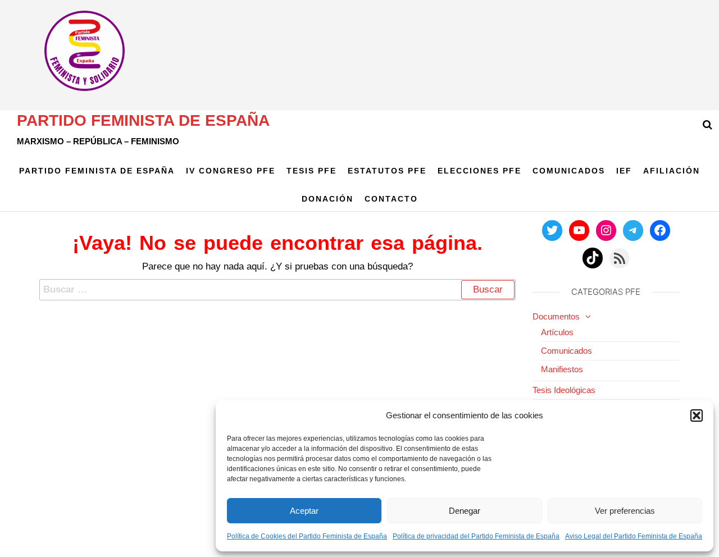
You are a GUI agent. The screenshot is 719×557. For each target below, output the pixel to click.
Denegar (464, 510)
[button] (696, 415)
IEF (624, 170)
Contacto (391, 198)
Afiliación (671, 170)
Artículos (557, 332)
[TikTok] (593, 258)
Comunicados (569, 170)
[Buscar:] (277, 289)
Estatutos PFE (387, 170)
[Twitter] (552, 230)
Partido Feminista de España (143, 120)
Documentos (556, 316)
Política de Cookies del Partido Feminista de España (307, 536)
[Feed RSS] (619, 258)
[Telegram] (633, 230)
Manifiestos (562, 369)
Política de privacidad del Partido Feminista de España (476, 536)
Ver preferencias (625, 510)
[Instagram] (606, 230)
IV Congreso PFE (230, 170)
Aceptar (304, 510)
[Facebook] (660, 230)
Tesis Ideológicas (564, 390)
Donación (327, 198)
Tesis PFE (311, 170)
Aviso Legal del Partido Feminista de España (633, 536)
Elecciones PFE (479, 170)
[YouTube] (579, 230)
